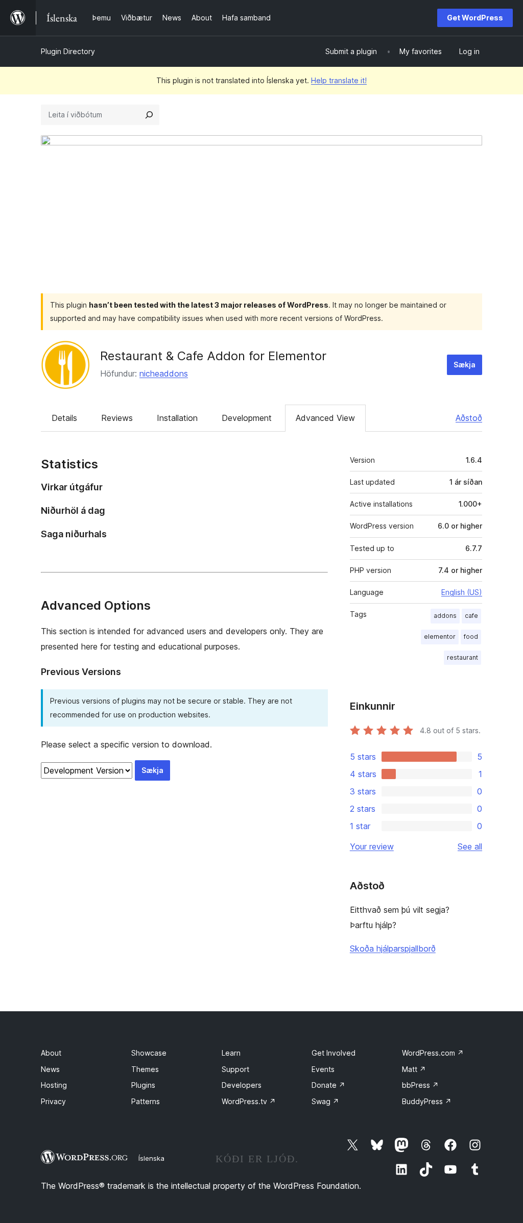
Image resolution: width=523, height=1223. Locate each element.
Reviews (117, 418)
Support (235, 1069)
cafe (471, 615)
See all (470, 846)
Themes (145, 1069)
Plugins (143, 1085)
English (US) (461, 592)
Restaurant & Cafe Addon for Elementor (213, 355)
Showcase (149, 1053)
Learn (231, 1053)
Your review (372, 846)
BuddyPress (426, 1101)
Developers (242, 1085)
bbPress (420, 1085)
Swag (325, 1101)
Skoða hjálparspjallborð (393, 948)
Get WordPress (475, 17)
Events (323, 1069)
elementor (440, 636)
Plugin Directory (68, 51)
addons (445, 615)
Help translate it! (339, 80)
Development (247, 418)
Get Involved (333, 1053)
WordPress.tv (249, 1101)
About (51, 1053)
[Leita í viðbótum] (149, 115)
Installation (177, 418)
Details (64, 418)
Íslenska (151, 1158)
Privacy (53, 1101)
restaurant (462, 657)
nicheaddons (163, 373)
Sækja (465, 364)
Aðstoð (469, 418)
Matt (414, 1069)
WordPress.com (433, 1053)
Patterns (145, 1101)
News (50, 1069)
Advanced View (325, 418)
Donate (328, 1085)
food (471, 636)
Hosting (54, 1085)
